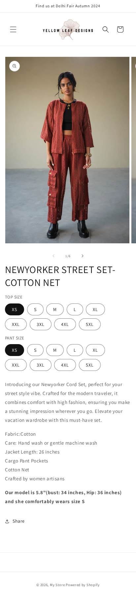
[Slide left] (53, 256)
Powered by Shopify (83, 584)
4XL (65, 324)
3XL (41, 324)
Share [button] (19, 521)
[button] (13, 29)
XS (14, 309)
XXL (16, 324)
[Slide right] (82, 256)
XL (95, 309)
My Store (57, 584)
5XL (90, 324)
